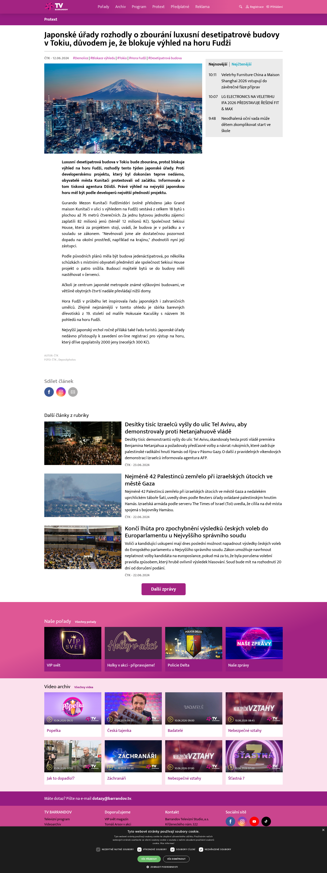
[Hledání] (241, 7)
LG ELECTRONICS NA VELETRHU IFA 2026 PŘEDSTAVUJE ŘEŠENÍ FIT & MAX (250, 102)
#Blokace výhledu (103, 58)
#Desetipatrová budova (165, 58)
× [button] (323, 830)
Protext (158, 6)
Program (139, 6)
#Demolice (81, 58)
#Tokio (122, 58)
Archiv (120, 6)
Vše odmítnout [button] (176, 858)
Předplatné (180, 6)
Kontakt (172, 812)
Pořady (103, 6)
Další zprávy (163, 589)
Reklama (202, 6)
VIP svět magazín (116, 819)
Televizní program (57, 819)
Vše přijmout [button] (149, 858)
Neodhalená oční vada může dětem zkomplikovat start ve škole (246, 124)
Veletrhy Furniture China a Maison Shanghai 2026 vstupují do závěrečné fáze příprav (250, 81)
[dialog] (163, 849)
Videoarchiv (52, 824)
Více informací (167, 843)
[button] (163, 867)
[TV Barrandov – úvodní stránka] (56, 6)
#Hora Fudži (138, 58)
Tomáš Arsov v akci (118, 824)
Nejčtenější (242, 64)
